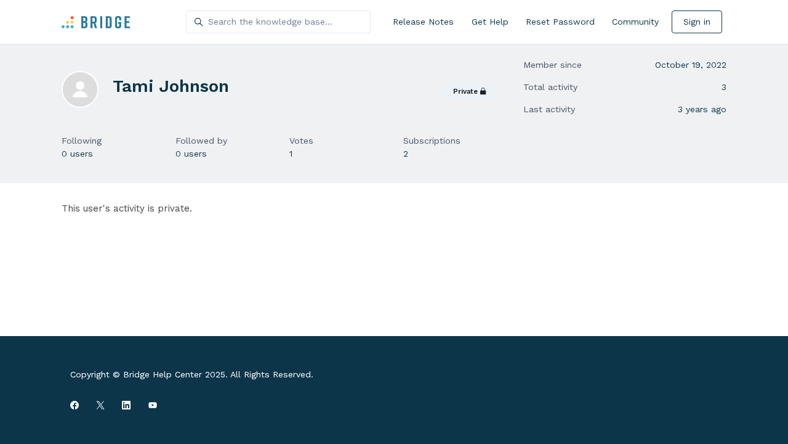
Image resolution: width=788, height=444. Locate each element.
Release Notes (423, 22)
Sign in (696, 22)
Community (635, 22)
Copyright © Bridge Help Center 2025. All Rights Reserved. (191, 374)
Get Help (490, 22)
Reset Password (560, 22)
